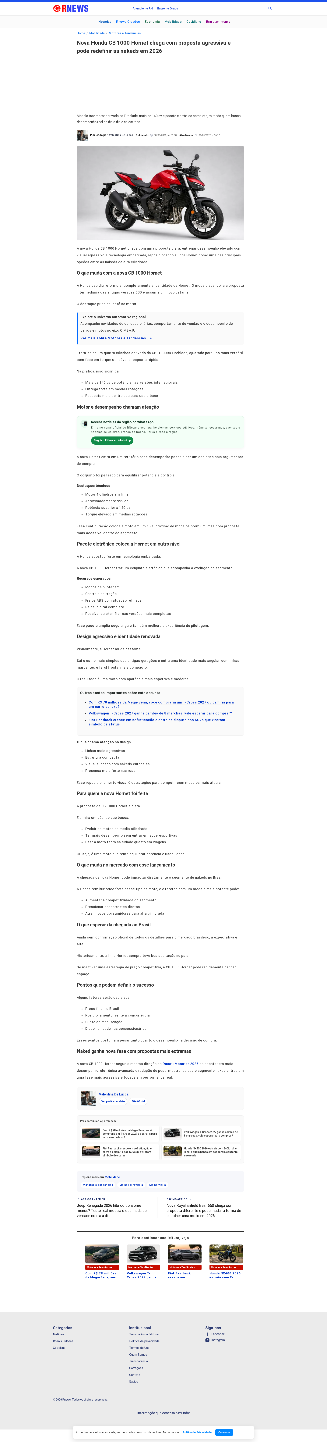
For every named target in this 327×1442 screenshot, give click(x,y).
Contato (134, 1375)
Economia (152, 21)
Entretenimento (218, 21)
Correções (136, 1368)
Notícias (104, 21)
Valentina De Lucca (113, 1094)
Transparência (138, 1361)
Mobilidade (173, 21)
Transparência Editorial (144, 1334)
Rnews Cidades (128, 21)
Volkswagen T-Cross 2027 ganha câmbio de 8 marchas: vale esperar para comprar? (160, 713)
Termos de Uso (139, 1348)
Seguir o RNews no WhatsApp (112, 440)
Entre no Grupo (167, 8)
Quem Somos (138, 1354)
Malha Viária (157, 1185)
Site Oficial (138, 1101)
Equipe (133, 1381)
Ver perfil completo (113, 1101)
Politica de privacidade (144, 1341)
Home (81, 33)
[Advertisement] (160, 81)
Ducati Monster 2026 (181, 1064)
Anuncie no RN (143, 8)
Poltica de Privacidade (197, 1432)
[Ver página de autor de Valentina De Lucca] (88, 1098)
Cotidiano (193, 21)
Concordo (224, 1432)
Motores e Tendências (125, 33)
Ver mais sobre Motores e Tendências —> (116, 338)
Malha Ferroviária (131, 1185)
